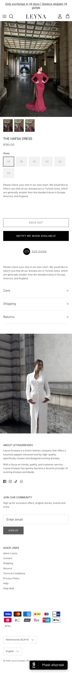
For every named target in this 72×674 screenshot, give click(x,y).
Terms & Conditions (14, 573)
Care (6, 290)
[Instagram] (10, 481)
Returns (8, 317)
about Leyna (10, 553)
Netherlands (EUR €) (17, 639)
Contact (7, 558)
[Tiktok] (15, 481)
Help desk (8, 588)
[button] (36, 251)
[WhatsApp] (21, 481)
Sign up (13, 530)
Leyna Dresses (18, 660)
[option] (36, 69)
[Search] (13, 16)
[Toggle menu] (4, 16)
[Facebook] (4, 481)
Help (5, 583)
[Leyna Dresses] (36, 16)
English (10, 651)
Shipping (9, 304)
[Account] (58, 16)
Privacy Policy (11, 578)
